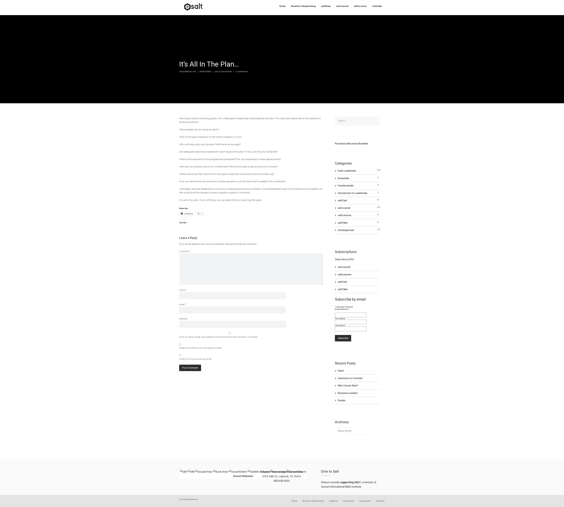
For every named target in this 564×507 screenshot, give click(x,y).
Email (182, 304)
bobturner (205, 71)
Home (282, 6)
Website (183, 318)
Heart (341, 370)
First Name (340, 318)
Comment (184, 251)
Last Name (340, 325)
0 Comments (241, 71)
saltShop (326, 6)
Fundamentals (346, 185)
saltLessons (360, 6)
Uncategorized (346, 230)
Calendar (377, 6)
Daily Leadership (223, 71)
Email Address (342, 309)
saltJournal (342, 6)
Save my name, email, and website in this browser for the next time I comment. (218, 337)
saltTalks (343, 222)
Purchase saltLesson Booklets (351, 143)
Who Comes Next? (348, 385)
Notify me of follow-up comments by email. (200, 348)
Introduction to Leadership (352, 193)
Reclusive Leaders (348, 393)
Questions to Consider (350, 378)
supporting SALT (350, 482)
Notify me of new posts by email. (195, 359)
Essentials (343, 178)
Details (341, 400)
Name (183, 290)
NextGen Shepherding (303, 6)
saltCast (342, 200)
